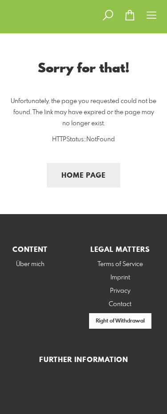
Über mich (30, 264)
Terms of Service (120, 264)
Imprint (120, 278)
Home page (83, 175)
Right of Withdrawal (120, 321)
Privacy (120, 291)
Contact (120, 304)
